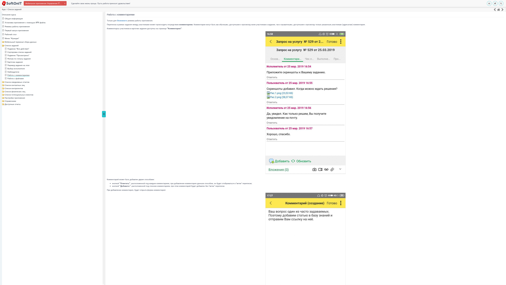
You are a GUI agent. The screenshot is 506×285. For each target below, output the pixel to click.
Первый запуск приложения (17, 30)
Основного (122, 20)
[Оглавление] (495, 3)
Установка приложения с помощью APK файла (25, 22)
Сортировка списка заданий (19, 52)
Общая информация (14, 18)
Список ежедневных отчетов (17, 82)
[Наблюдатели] (495, 9)
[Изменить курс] (65, 3)
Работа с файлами (15, 78)
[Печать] (489, 3)
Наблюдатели (13, 71)
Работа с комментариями (18, 75)
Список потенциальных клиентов (19, 94)
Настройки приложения (15, 97)
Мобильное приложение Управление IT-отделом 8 (44, 3)
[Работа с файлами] (502, 9)
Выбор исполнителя (16, 68)
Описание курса (9, 14)
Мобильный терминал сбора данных (21, 42)
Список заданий (12, 45)
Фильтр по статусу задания (19, 58)
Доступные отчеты (13, 104)
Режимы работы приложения (17, 26)
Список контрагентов (14, 88)
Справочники (10, 101)
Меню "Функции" (12, 38)
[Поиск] (501, 3)
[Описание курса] (498, 9)
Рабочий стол (10, 34)
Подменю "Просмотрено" (18, 55)
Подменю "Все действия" (18, 48)
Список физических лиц (15, 91)
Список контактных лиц (15, 85)
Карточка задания (15, 62)
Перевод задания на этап (18, 65)
